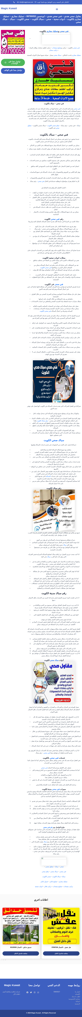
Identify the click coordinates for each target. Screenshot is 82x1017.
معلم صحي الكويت (53, 125)
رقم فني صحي (48, 827)
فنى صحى (64, 31)
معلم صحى (45, 871)
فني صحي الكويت (46, 267)
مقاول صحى (49, 866)
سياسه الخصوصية (74, 999)
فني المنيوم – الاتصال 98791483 (61, 947)
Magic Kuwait (9, 8)
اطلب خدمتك (76, 996)
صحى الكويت (46, 876)
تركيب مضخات (68, 886)
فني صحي (77, 109)
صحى (62, 866)
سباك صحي (54, 660)
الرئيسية (77, 1004)
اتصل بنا (77, 992)
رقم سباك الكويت (42, 421)
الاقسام (77, 994)
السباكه (48, 476)
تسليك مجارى (52, 31)
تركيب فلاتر (47, 886)
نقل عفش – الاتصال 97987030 (20, 947)
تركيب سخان (53, 50)
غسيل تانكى (44, 881)
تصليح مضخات (56, 48)
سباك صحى (57, 55)
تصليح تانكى (53, 881)
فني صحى (58, 284)
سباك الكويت (56, 876)
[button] (57, 9)
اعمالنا (78, 1001)
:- (66, 557)
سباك (65, 545)
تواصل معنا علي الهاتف (13, 70)
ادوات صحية (39, 886)
